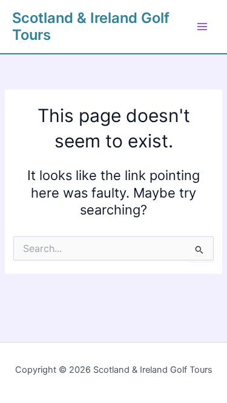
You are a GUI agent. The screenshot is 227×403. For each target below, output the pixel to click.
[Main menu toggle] (202, 26)
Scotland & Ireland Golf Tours (90, 26)
